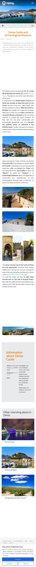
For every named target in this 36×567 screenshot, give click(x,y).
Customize (9, 563)
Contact (11, 543)
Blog (26, 541)
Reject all (26, 563)
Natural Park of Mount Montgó (17, 275)
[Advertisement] (18, 72)
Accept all (18, 559)
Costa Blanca (23, 18)
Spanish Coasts (7, 541)
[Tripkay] (8, 3)
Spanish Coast (10, 18)
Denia (4, 20)
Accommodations (18, 541)
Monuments (9, 39)
